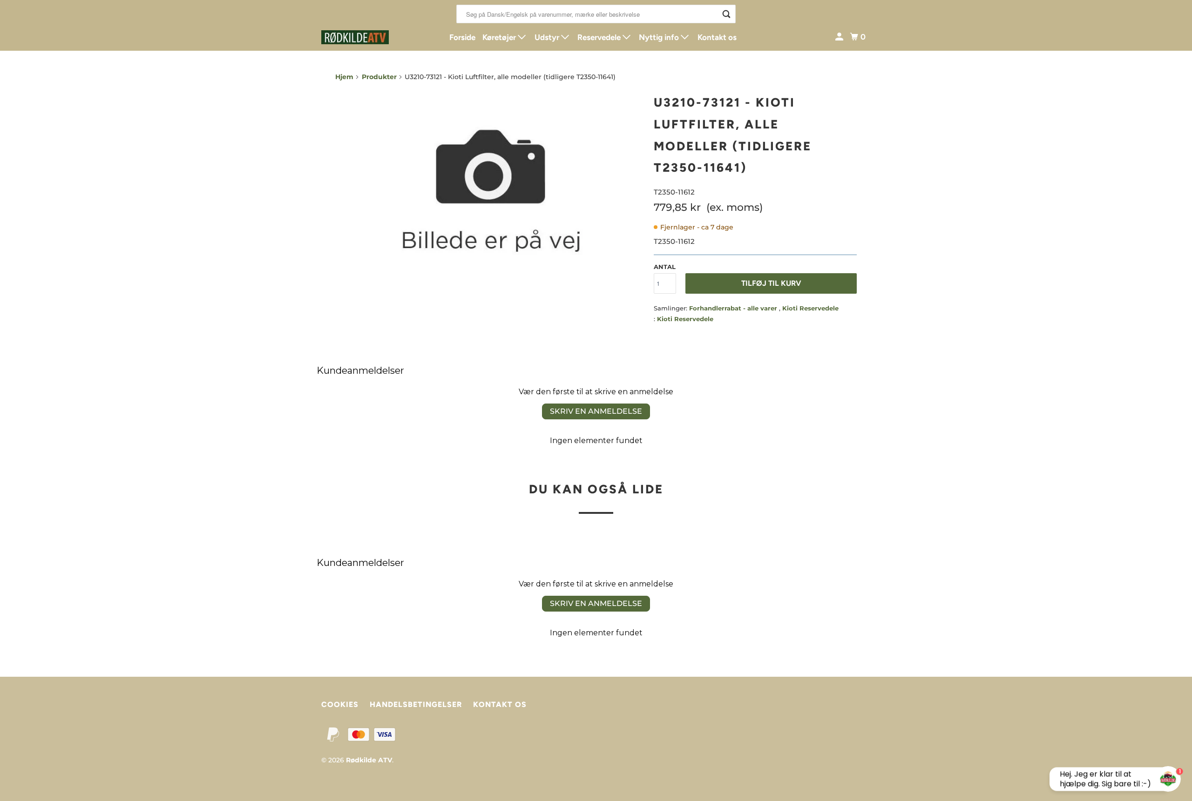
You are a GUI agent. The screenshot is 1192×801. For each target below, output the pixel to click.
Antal (665, 266)
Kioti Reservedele (810, 308)
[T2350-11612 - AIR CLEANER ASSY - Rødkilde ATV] (489, 193)
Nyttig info (660, 37)
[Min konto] (840, 37)
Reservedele (600, 37)
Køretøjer (500, 37)
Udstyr (548, 37)
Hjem (344, 77)
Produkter (379, 77)
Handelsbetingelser (416, 704)
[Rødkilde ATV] (363, 37)
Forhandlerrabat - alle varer (734, 308)
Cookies (340, 704)
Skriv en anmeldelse (596, 411)
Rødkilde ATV (369, 760)
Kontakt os (717, 37)
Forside (462, 37)
